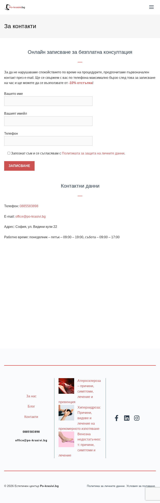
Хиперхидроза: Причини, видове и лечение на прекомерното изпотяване (80, 418)
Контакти (31, 417)
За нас (31, 396)
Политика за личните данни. (106, 486)
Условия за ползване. (141, 486)
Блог (31, 406)
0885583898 (29, 206)
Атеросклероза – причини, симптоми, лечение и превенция (80, 391)
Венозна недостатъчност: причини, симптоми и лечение (80, 444)
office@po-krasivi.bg (30, 216)
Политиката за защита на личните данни (93, 153)
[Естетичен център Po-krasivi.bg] (14, 7)
